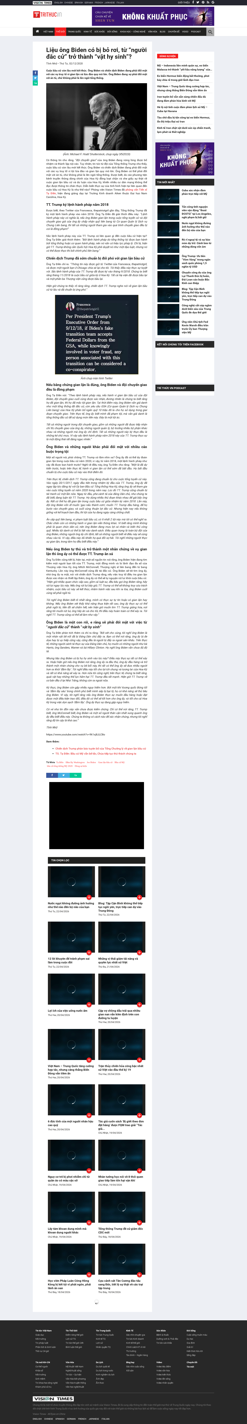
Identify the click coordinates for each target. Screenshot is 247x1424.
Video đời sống (163, 1379)
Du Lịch (99, 1362)
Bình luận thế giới (74, 1347)
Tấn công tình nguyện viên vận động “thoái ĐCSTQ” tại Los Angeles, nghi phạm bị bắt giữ (197, 212)
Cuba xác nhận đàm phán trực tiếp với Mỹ (194, 192)
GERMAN (89, 3)
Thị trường (131, 1351)
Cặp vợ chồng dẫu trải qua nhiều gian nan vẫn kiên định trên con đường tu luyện (119, 1014)
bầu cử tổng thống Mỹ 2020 (60, 766)
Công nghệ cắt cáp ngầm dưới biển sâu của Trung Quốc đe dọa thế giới (197, 309)
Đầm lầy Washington (75, 762)
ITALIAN (120, 3)
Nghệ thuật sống (73, 1370)
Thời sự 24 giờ (42, 1351)
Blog (162, 31)
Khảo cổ (39, 1370)
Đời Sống (112, 31)
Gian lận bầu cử (105, 762)
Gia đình (191, 1343)
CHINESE (68, 3)
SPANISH (79, 3)
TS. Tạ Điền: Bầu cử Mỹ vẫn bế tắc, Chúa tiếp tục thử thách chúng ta (95, 753)
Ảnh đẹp (100, 1379)
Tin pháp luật (41, 1343)
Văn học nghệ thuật (75, 1387)
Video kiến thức (163, 1374)
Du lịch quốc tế (103, 1366)
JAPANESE (110, 3)
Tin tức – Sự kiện (73, 1374)
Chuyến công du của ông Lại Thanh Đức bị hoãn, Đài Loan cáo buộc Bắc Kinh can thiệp (196, 278)
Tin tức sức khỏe (164, 1343)
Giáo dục (39, 1335)
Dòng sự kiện (81, 766)
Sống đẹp (191, 1355)
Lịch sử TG (71, 1339)
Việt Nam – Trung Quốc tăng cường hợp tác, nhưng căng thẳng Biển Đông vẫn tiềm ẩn (71, 1069)
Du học (190, 1339)
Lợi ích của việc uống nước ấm (67, 1010)
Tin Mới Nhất (166, 182)
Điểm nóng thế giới (74, 1335)
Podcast (196, 31)
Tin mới (190, 1366)
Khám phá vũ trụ (43, 1387)
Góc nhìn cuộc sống (135, 1366)
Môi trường (40, 1339)
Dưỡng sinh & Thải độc (167, 1339)
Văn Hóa (152, 31)
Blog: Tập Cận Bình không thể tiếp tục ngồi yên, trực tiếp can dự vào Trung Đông (120, 907)
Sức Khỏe (99, 31)
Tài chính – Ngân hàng (137, 1355)
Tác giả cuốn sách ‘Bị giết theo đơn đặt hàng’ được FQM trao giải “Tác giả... (121, 1125)
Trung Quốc (74, 31)
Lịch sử (99, 1343)
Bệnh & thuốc (162, 1335)
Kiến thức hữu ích (195, 1351)
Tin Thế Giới (71, 1330)
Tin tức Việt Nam (43, 1330)
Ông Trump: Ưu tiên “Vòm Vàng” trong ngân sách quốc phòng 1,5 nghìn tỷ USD (196, 261)
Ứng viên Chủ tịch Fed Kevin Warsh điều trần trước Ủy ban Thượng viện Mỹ (195, 327)
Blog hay (130, 1362)
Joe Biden (91, 762)
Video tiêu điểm (163, 1366)
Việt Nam (48, 31)
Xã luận (130, 1370)
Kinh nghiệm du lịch (105, 1374)
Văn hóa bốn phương (76, 1379)
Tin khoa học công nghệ (46, 1383)
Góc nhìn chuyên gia (135, 1335)
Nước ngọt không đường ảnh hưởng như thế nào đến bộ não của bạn (196, 227)
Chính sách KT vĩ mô (135, 1347)
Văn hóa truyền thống (76, 1383)
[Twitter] (197, 2)
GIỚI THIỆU (184, 2)
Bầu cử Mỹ (120, 762)
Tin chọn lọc (60, 860)
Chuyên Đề (192, 1362)
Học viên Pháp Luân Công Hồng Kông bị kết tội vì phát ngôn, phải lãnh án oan (69, 1284)
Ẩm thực (100, 1383)
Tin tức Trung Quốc (105, 1335)
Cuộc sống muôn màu (197, 1335)
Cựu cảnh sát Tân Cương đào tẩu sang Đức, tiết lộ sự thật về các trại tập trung (120, 1284)
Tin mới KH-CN (42, 1362)
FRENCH (99, 3)
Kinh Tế (88, 31)
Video (185, 31)
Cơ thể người (41, 1366)
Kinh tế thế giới (133, 1343)
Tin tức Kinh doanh (135, 1339)
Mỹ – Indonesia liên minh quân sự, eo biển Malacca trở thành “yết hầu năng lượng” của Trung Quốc (183, 69)
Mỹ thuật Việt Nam (74, 1366)
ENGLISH (58, 3)
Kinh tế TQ (101, 1339)
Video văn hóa (163, 1370)
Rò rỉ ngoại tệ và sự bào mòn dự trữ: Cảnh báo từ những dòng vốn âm (196, 243)
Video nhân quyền (164, 1383)
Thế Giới (60, 31)
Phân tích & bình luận (45, 1347)
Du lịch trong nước (104, 1370)
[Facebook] (193, 2)
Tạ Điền (60, 762)
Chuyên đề (173, 31)
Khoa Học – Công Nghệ (132, 31)
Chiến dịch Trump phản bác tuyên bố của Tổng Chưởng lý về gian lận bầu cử (100, 748)
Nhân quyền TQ (103, 1347)
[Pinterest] (203, 2)
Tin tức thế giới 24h (75, 1343)
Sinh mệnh (40, 1379)
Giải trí (190, 1347)
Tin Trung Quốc (103, 1330)
